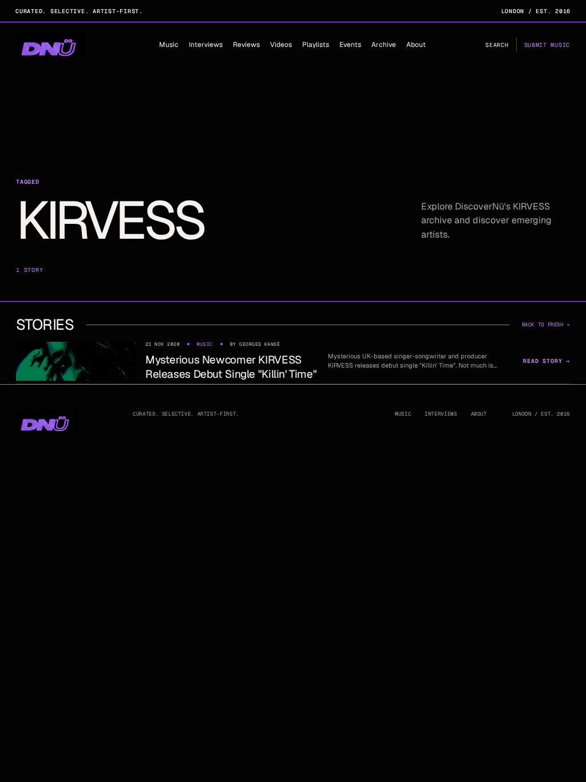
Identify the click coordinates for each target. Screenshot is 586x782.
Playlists (315, 44)
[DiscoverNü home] (51, 45)
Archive (383, 44)
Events (350, 44)
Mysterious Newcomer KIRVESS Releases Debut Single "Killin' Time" (230, 367)
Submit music (547, 45)
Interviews (206, 44)
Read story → (546, 361)
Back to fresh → (546, 324)
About (416, 44)
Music (169, 44)
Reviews (246, 44)
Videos (281, 44)
